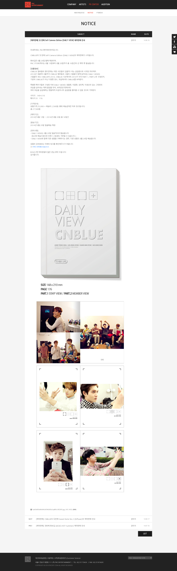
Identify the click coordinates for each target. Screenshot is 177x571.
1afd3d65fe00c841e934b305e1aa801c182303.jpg (48, 509)
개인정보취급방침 (40, 558)
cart (174, 51)
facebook (174, 41)
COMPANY (71, 4)
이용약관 (50, 558)
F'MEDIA (100, 13)
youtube (174, 46)
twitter (174, 36)
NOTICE (90, 13)
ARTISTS (82, 4)
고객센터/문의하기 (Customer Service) (67, 558)
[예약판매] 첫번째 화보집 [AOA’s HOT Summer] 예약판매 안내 (60, 526)
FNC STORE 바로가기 (41, 147)
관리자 (133, 40)
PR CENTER (94, 4)
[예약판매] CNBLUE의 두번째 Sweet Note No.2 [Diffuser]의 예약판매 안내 (65, 519)
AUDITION (105, 4)
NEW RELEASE (79, 13)
